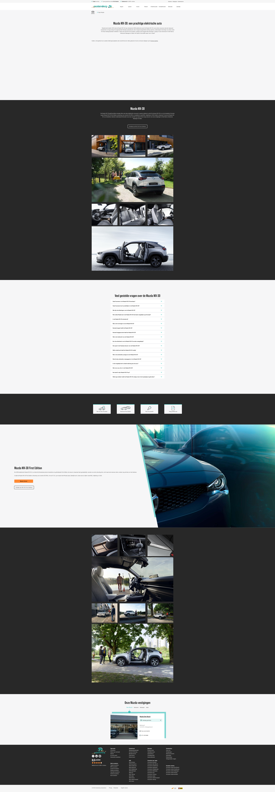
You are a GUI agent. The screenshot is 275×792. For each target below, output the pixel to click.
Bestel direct (23, 481)
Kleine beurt (132, 757)
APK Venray (131, 777)
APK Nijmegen (132, 771)
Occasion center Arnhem (172, 774)
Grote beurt (131, 755)
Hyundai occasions (115, 772)
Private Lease (151, 750)
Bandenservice (132, 753)
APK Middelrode (133, 769)
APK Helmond (132, 767)
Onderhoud (132, 748)
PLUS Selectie (116, 1)
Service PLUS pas (133, 752)
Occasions (112, 750)
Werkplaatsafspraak (134, 750)
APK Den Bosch (132, 764)
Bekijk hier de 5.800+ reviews (99, 765)
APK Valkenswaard (133, 779)
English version (124, 787)
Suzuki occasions (114, 768)
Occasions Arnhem (152, 762)
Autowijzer (168, 755)
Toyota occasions (114, 765)
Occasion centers (170, 765)
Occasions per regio (152, 760)
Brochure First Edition (125, 411)
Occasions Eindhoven (153, 765)
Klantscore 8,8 (124, 1)
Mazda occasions (114, 770)
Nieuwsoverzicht (170, 753)
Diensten (150, 748)
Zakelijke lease (151, 752)
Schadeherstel (151, 755)
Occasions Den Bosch (153, 764)
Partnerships (169, 757)
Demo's (112, 753)
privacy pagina (154, 41)
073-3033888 (144, 735)
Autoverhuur (151, 753)
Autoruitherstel (151, 757)
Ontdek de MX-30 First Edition (137, 126)
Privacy (110, 787)
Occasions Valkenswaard (154, 777)
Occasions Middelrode (153, 769)
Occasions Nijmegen (152, 771)
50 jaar (94, 1)
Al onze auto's (113, 755)
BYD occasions (114, 767)
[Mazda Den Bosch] (124, 726)
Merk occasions (114, 763)
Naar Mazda (101, 12)
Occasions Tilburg (152, 774)
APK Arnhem (132, 762)
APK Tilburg (132, 774)
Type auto (112, 748)
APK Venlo (131, 781)
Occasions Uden (151, 776)
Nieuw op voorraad (115, 752)
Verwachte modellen (115, 757)
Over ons (168, 750)
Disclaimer (116, 787)
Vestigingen (169, 752)
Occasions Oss (151, 772)
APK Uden (131, 776)
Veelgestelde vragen (171, 759)
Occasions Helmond (152, 767)
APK (130, 760)
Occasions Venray (152, 779)
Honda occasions (114, 773)
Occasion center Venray (171, 772)
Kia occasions (113, 775)
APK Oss (131, 772)
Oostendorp (169, 748)
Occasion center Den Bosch (172, 767)
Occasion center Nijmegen (172, 771)
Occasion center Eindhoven (172, 769)
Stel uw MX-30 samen (102, 411)
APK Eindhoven (133, 765)
